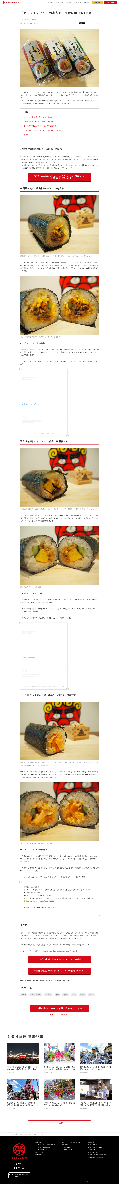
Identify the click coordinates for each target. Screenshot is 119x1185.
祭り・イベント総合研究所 (71, 1142)
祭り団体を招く (43, 1149)
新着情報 (68, 2)
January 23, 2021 (51, 907)
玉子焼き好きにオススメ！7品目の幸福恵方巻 (40, 126)
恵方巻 (66, 995)
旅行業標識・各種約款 (95, 1157)
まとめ (26, 135)
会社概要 (67, 1147)
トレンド (48, 995)
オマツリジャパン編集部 (28, 19)
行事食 (82, 995)
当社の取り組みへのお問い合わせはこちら (59, 1008)
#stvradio (30, 901)
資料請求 (97, 2)
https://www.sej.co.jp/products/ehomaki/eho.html (60, 951)
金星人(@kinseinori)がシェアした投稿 (44, 433)
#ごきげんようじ (32, 887)
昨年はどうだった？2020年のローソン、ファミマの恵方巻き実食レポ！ (59, 971)
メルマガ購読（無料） (95, 1147)
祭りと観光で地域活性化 (46, 1144)
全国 (96, 23)
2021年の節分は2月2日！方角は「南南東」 (39, 117)
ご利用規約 (92, 1149)
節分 (74, 995)
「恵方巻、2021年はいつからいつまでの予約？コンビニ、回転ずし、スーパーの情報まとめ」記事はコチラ (59, 177)
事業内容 (51, 2)
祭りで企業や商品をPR (46, 1147)
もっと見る (59, 1123)
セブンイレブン (36, 995)
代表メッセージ (69, 1149)
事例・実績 (59, 2)
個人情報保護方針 (94, 1152)
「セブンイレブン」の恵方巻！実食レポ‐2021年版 (31, 1134)
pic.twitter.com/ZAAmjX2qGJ (44, 901)
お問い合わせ (110, 2)
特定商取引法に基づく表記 (97, 1154)
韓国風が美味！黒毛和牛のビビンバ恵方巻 (39, 121)
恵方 (57, 995)
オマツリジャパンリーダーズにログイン (19, 1175)
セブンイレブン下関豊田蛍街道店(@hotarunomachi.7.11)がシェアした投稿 (43, 686)
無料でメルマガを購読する (60, 1014)
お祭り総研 (77, 2)
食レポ (91, 995)
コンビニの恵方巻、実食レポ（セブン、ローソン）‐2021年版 (59, 959)
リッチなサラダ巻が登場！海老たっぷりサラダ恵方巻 (42, 130)
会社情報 (86, 2)
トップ (9, 1134)
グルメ (24, 995)
